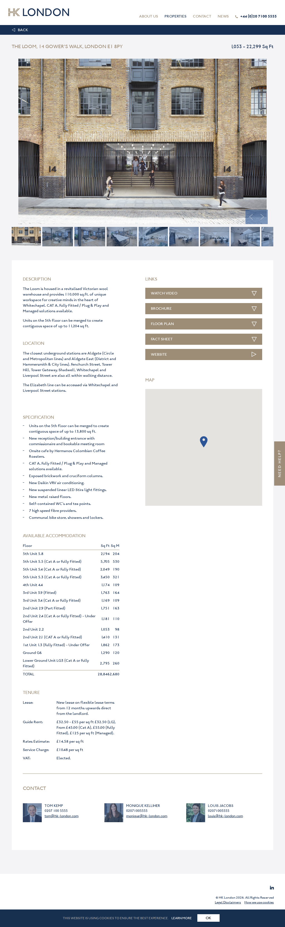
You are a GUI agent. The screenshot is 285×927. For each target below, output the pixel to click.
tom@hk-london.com (61, 816)
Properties (175, 16)
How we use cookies (259, 902)
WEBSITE (159, 354)
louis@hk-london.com (225, 816)
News (223, 16)
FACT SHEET (162, 339)
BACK (23, 30)
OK (208, 918)
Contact (202, 16)
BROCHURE (161, 308)
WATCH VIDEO (164, 293)
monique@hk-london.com (146, 816)
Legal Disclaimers (228, 902)
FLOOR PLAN (162, 323)
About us (148, 16)
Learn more (181, 918)
